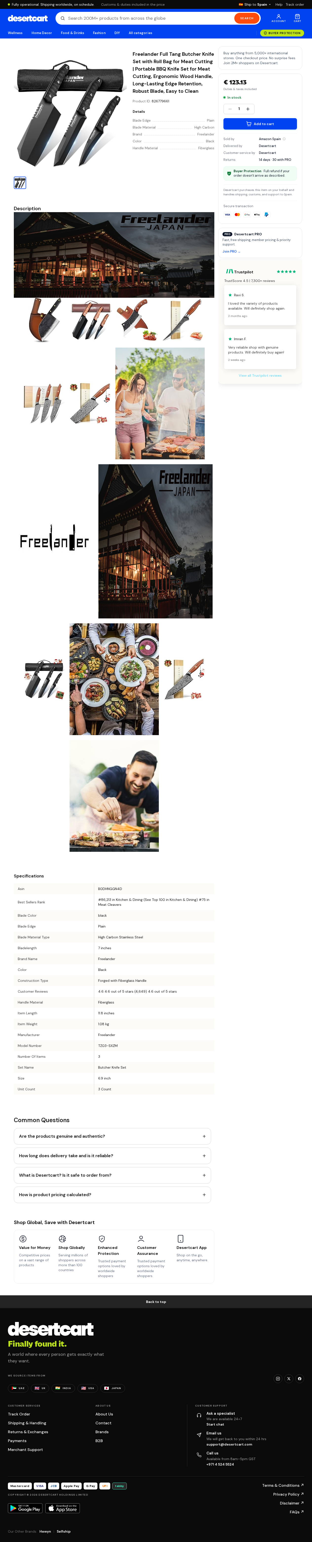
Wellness (15, 33)
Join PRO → (231, 252)
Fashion (99, 33)
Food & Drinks (72, 33)
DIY (117, 33)
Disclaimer (292, 1503)
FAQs (297, 1512)
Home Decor (42, 33)
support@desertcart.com (229, 1444)
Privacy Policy (288, 1494)
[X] (288, 1378)
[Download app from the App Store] (62, 1508)
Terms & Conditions (283, 1485)
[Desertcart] (28, 18)
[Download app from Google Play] (25, 1508)
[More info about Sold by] (284, 139)
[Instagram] (278, 1378)
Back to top (156, 1302)
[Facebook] (299, 1378)
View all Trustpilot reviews (260, 375)
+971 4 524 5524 (220, 1464)
